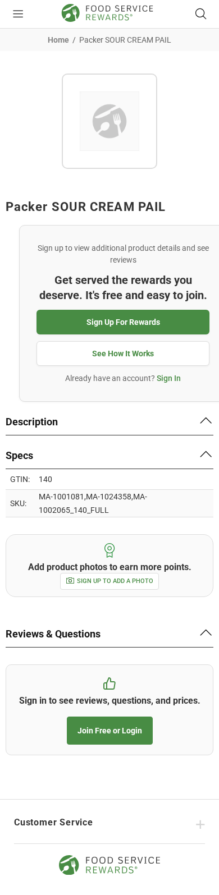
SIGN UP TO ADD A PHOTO (115, 581)
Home (58, 40)
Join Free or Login (109, 730)
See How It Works (123, 353)
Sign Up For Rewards (123, 322)
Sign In (169, 378)
